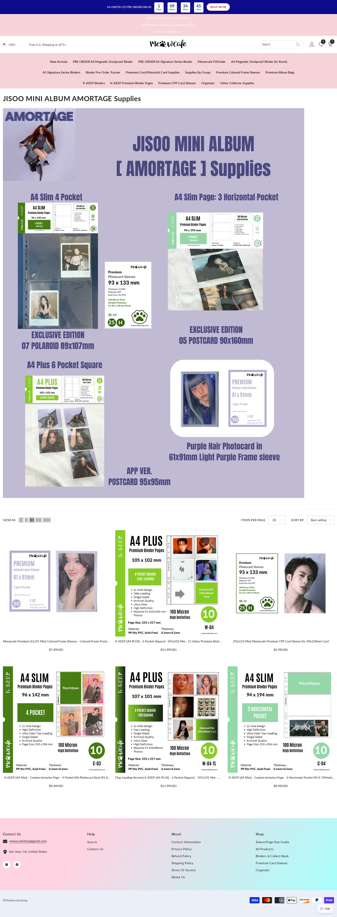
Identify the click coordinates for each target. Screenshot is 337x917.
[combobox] (278, 44)
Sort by (297, 520)
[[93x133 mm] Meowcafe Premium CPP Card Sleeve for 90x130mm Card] (281, 583)
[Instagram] (6, 864)
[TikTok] (17, 864)
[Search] (281, 44)
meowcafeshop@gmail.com (28, 841)
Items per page (253, 520)
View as (9, 520)
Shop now (218, 7)
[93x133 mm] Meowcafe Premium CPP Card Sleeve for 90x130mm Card (281, 641)
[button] (21, 520)
